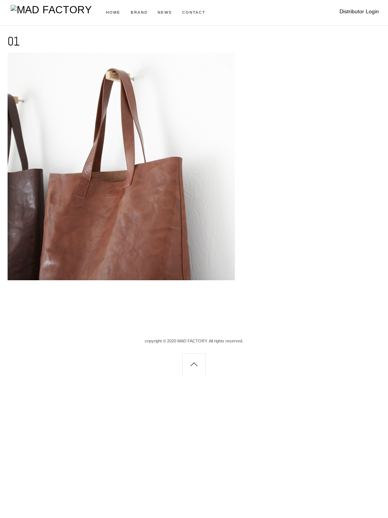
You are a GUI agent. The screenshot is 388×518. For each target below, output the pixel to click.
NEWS (165, 12)
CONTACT (193, 12)
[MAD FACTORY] (51, 10)
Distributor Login (359, 11)
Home (113, 12)
